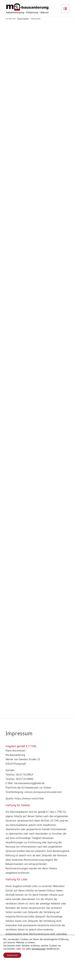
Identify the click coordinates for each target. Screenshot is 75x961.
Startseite (23, 18)
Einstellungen (39, 948)
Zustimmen (12, 955)
